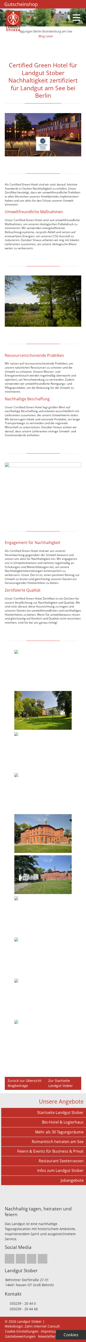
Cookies (71, 1334)
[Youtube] (65, 4)
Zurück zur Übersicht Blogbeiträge (24, 1083)
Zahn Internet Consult (42, 1326)
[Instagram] (47, 4)
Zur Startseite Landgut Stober (60, 1083)
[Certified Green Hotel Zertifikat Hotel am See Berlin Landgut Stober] (43, 155)
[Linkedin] (59, 4)
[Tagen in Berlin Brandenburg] (13, 30)
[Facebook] (53, 4)
